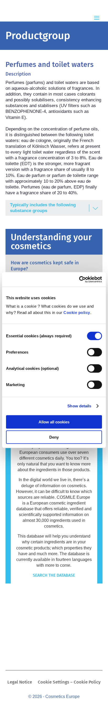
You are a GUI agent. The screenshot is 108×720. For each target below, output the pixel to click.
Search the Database (54, 575)
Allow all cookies (54, 421)
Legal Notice (19, 682)
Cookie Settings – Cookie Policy (69, 682)
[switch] (94, 352)
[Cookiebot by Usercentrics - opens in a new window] (79, 279)
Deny (54, 437)
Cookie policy (76, 312)
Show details (79, 406)
